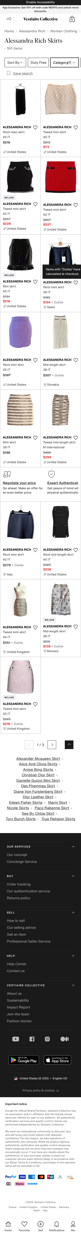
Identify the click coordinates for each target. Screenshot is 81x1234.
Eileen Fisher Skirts (25, 802)
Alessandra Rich (32, 31)
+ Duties (57, 302)
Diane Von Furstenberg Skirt (38, 791)
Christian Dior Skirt (38, 775)
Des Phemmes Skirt (38, 786)
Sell (11, 913)
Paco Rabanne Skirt (52, 808)
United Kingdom (28, 1207)
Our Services (19, 847)
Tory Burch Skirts (21, 819)
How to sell (16, 920)
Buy (10, 876)
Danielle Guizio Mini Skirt (38, 780)
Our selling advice (21, 927)
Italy (45, 1210)
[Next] (52, 744)
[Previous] (29, 744)
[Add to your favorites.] (35, 127)
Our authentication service (28, 891)
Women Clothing (63, 31)
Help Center (16, 963)
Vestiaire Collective (26, 985)
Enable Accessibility (40, 2)
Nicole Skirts (18, 808)
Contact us (16, 970)
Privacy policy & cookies (38, 1090)
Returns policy (18, 898)
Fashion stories (19, 1021)
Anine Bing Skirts (38, 769)
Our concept (17, 854)
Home (9, 31)
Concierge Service (22, 861)
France (13, 1207)
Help (11, 956)
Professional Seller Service (28, 941)
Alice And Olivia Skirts (38, 764)
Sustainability (18, 1000)
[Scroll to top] (69, 744)
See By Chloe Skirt (38, 813)
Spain (36, 1210)
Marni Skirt (57, 802)
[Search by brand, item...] (8, 19)
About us (14, 993)
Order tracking (19, 884)
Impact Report (18, 1007)
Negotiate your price (19, 482)
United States (48, 1207)
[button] (72, 19)
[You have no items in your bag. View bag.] (72, 19)
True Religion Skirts (58, 819)
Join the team (18, 1014)
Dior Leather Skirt (38, 797)
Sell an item (16, 934)
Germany (64, 1207)
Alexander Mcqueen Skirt (38, 758)
